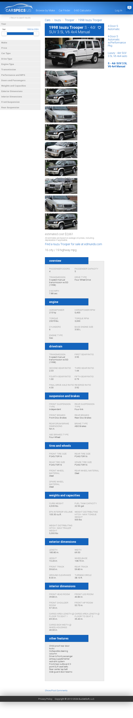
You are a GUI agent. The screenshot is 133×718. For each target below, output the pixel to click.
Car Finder (64, 10)
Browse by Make (45, 10)
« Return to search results (20, 18)
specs (18, 10)
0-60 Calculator (82, 10)
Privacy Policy (45, 699)
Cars (47, 20)
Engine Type (7, 64)
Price (4, 48)
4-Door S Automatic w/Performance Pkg (117, 41)
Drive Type (6, 58)
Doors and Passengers (13, 80)
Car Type (6, 53)
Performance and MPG (13, 75)
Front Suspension (10, 102)
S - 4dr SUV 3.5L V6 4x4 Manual (117, 65)
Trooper (69, 20)
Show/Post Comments (56, 690)
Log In (118, 10)
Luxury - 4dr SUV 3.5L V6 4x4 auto (117, 54)
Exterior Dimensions (12, 91)
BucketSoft (84, 699)
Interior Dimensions (11, 96)
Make (4, 42)
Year (3, 24)
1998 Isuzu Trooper (90, 20)
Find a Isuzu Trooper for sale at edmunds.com (73, 244)
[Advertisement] (66, 710)
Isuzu (57, 20)
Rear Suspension (10, 107)
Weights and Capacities (13, 85)
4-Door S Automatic (114, 28)
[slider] (4, 33)
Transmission (8, 69)
